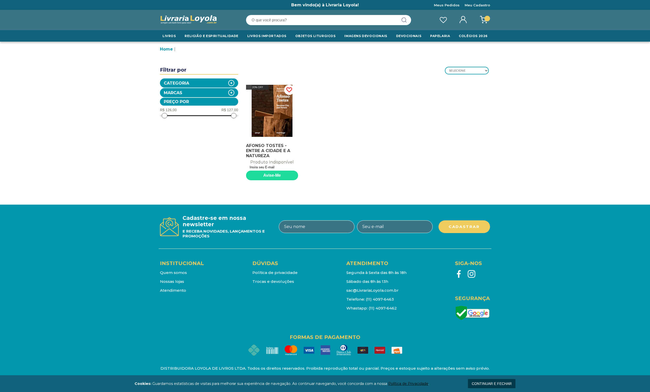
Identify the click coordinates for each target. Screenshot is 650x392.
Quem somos (173, 272)
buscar (404, 20)
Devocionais (408, 36)
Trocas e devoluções (273, 281)
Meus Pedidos (447, 5)
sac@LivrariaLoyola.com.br (372, 290)
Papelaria (440, 36)
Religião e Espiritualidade (211, 36)
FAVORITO (289, 90)
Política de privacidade (275, 272)
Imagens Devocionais (365, 36)
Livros (169, 36)
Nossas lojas (172, 281)
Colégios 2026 (473, 36)
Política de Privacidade (408, 383)
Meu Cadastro (477, 5)
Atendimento (173, 290)
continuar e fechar (492, 384)
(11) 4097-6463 (380, 299)
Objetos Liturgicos (315, 36)
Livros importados (266, 36)
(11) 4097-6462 (383, 308)
